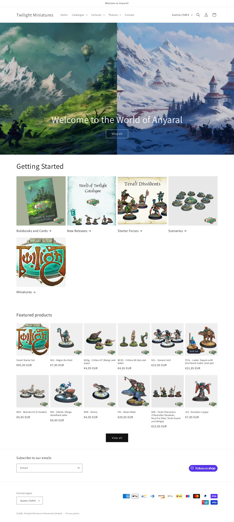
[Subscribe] (78, 468)
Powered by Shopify (53, 513)
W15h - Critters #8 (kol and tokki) (132, 362)
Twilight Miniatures (33, 513)
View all (117, 438)
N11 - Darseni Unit (161, 360)
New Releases (77, 231)
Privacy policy (72, 513)
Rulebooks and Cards (32, 231)
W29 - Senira (90, 412)
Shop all (117, 134)
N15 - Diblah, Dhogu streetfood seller (61, 414)
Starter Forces (128, 231)
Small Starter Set (25, 360)
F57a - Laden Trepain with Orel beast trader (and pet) (199, 362)
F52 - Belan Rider (127, 412)
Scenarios (175, 231)
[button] (79, 15)
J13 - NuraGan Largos (196, 412)
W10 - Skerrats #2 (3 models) (31, 412)
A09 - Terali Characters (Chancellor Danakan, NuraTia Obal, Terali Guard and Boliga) (165, 417)
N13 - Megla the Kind (61, 360)
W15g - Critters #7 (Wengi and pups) (99, 362)
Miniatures (24, 292)
